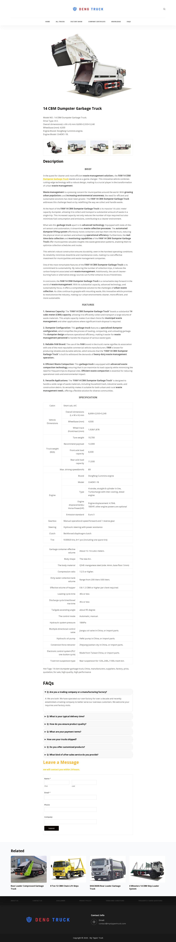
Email (47, 792)
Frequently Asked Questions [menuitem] (150, 901)
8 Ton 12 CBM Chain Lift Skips (64, 886)
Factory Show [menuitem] (76, 22)
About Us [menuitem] (14, 901)
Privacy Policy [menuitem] (85, 901)
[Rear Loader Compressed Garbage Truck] (29, 869)
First (46, 786)
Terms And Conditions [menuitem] (115, 901)
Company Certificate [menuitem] (96, 22)
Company (48, 817)
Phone (47, 805)
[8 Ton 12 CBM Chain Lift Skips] (68, 869)
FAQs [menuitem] (129, 22)
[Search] (164, 9)
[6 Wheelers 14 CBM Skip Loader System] (147, 869)
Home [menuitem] (47, 22)
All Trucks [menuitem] (60, 22)
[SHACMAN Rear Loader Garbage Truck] (108, 869)
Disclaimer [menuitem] (60, 901)
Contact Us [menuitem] (37, 901)
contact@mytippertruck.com (112, 923)
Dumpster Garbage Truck (55, 179)
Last (73, 786)
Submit (51, 828)
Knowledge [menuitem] (116, 22)
